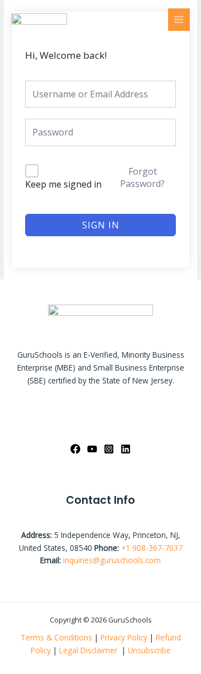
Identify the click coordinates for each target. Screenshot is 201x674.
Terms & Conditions (56, 637)
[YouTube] (92, 449)
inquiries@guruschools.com (112, 560)
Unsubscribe (149, 650)
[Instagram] (109, 449)
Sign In (100, 225)
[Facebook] (75, 449)
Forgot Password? (142, 177)
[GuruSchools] (39, 19)
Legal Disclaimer (89, 650)
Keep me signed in (63, 184)
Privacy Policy (123, 637)
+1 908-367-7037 (152, 547)
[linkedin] (126, 449)
